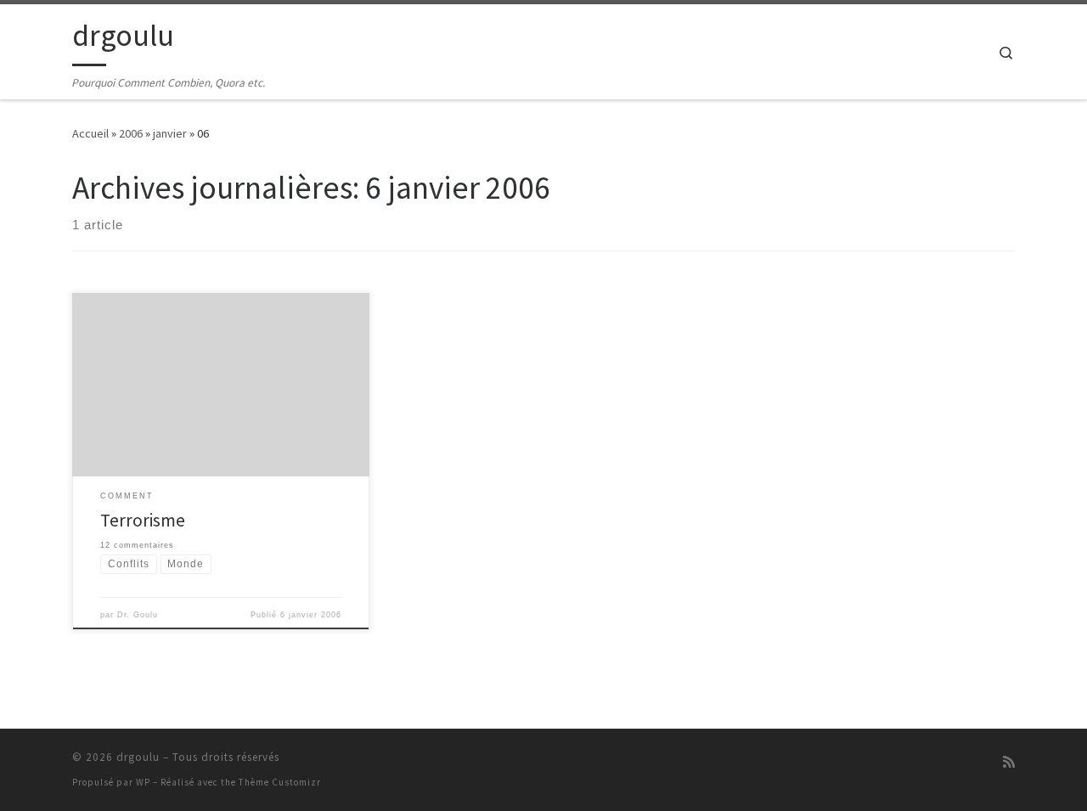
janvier (170, 133)
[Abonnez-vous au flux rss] (1009, 762)
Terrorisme (142, 520)
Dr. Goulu (137, 615)
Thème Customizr (280, 782)
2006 (131, 133)
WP (143, 782)
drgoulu (138, 757)
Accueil (90, 133)
